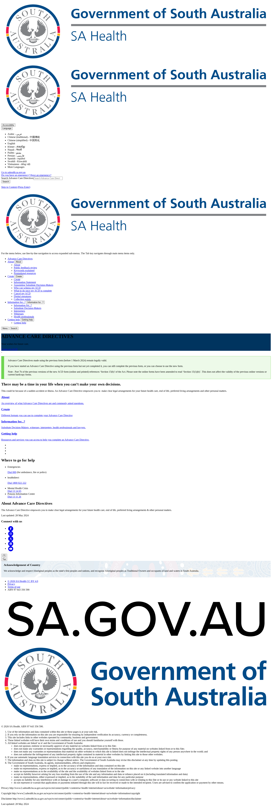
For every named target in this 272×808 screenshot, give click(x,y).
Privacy (11, 584)
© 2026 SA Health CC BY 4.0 (23, 581)
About (11, 261)
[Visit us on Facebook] (11, 528)
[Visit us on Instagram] (11, 533)
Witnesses (19, 313)
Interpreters (19, 311)
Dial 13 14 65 (14, 491)
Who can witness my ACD (27, 288)
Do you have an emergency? (15, 175)
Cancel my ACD (22, 293)
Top (4, 559)
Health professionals (24, 316)
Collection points (22, 299)
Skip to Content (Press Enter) (15, 187)
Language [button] (7, 128)
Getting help (14, 319)
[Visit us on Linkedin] (11, 543)
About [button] (18, 262)
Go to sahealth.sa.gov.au (13, 172)
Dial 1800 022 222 (17, 483)
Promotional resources (25, 273)
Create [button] (19, 276)
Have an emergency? (40, 175)
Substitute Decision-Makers (27, 308)
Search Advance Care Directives (17, 178)
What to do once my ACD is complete (33, 290)
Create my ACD (9, 349)
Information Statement (25, 282)
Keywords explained (24, 270)
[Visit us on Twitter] (11, 538)
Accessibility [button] (8, 125)
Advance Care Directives (20, 258)
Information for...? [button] (35, 302)
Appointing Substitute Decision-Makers (33, 285)
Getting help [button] (27, 320)
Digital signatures (22, 296)
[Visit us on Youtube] (11, 548)
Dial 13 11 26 (14, 496)
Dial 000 (12, 472)
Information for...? (17, 302)
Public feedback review (25, 267)
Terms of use (14, 587)
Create (11, 276)
